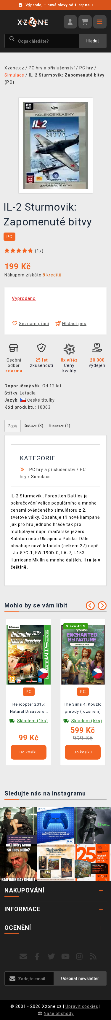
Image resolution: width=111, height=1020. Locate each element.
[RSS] (93, 956)
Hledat (92, 41)
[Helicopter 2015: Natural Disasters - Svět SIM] (29, 654)
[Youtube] (65, 956)
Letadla (28, 393)
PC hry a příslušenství (52, 469)
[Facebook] (37, 956)
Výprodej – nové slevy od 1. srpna (59, 5)
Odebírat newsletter (80, 978)
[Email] (23, 956)
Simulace (41, 476)
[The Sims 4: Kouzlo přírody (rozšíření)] (83, 654)
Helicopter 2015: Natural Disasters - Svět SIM (28, 709)
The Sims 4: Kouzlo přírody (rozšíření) (83, 708)
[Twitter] (51, 956)
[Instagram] (79, 956)
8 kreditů (52, 275)
